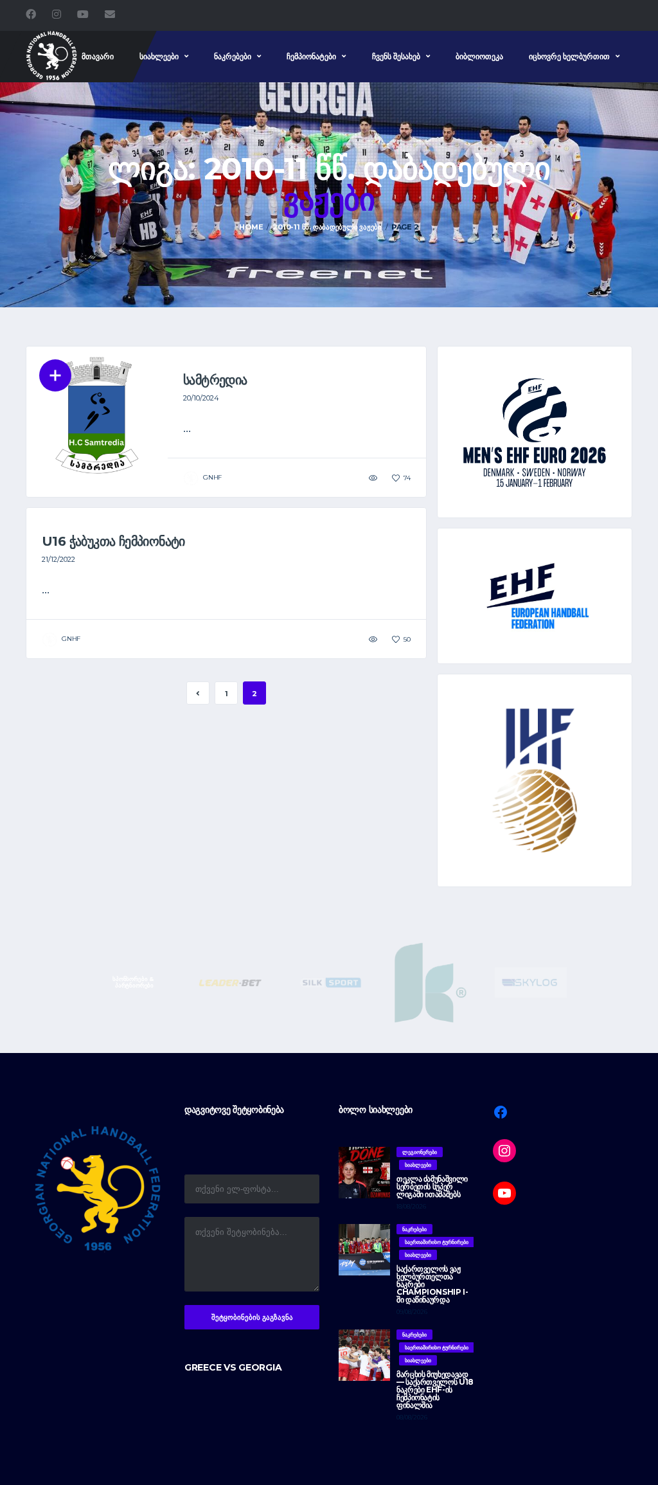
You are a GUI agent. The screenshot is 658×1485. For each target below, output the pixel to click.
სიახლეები (159, 56)
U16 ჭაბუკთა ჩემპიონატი (113, 541)
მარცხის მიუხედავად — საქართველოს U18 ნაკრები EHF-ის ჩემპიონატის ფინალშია (435, 1389)
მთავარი (98, 56)
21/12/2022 (58, 559)
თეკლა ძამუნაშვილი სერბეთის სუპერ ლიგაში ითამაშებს (432, 1186)
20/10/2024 (201, 397)
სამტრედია (215, 380)
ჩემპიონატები (311, 56)
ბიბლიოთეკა (479, 56)
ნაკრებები (232, 56)
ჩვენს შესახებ (396, 56)
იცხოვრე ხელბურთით (569, 56)
